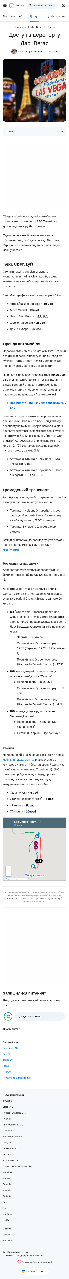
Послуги (7, 1071)
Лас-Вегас (36, 27)
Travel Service (10, 1160)
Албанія (7, 1196)
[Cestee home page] (16, 5)
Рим (5, 1202)
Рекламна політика (33, 901)
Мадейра (7, 1172)
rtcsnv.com (11, 550)
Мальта (6, 1178)
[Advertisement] (34, 174)
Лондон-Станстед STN (14, 1112)
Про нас (7, 1234)
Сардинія (7, 1130)
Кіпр (5, 1208)
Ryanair (7, 1118)
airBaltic (7, 1100)
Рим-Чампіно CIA (12, 1148)
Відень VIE (8, 1106)
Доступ (34, 16)
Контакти (7, 1240)
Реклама (39, 1255)
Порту (6, 1219)
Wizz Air (7, 1154)
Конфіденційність (23, 1255)
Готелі (6, 1065)
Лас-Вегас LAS (12, 16)
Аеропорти (20, 27)
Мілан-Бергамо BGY (13, 1136)
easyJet (7, 1142)
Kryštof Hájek (25, 51)
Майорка (7, 1213)
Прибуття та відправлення (16, 1077)
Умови (9, 1255)
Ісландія (7, 1190)
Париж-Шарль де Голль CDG (17, 1166)
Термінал (7, 1059)
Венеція (7, 1184)
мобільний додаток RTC (18, 760)
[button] (5, 5)
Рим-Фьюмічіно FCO (13, 1124)
